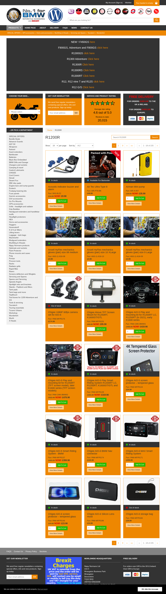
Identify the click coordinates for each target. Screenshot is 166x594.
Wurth (11, 318)
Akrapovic (13, 147)
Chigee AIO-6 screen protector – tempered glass (62, 515)
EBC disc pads (15, 183)
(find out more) (42, 589)
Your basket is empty (144, 3)
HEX (11, 219)
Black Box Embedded (18, 160)
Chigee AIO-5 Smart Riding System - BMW (62, 452)
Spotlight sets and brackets (20, 284)
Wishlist (128, 3)
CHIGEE (12, 173)
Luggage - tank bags (17, 235)
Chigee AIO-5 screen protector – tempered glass (140, 381)
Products (13, 28)
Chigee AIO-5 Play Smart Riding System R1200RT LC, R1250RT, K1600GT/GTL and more (102, 384)
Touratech (91, 33)
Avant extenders (15, 152)
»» (132, 146)
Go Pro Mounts (15, 201)
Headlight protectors (17, 217)
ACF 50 (12, 144)
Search (155, 137)
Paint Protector (15, 251)
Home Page (30, 28)
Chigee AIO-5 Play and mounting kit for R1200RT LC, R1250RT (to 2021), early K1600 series (141, 316)
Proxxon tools (14, 261)
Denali (11, 178)
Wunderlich (101, 33)
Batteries (12, 157)
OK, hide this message (150, 589)
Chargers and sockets (18, 165)
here (92, 42)
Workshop (13, 313)
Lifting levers (14, 232)
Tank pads (13, 290)
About (43, 28)
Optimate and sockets (18, 248)
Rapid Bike (13, 269)
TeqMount (13, 295)
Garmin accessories (17, 196)
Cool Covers (14, 175)
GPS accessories (28, 33)
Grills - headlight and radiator (21, 206)
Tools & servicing (16, 303)
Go (76, 113)
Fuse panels (14, 193)
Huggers (12, 225)
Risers (11, 271)
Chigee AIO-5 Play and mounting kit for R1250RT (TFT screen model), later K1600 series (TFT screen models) (61, 385)
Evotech (12, 188)
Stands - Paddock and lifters (20, 287)
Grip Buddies (14, 209)
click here (102, 47)
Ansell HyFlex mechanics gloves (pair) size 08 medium (63, 251)
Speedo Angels (15, 282)
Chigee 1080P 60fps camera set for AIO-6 (63, 313)
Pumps (12, 258)
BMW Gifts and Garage (18, 162)
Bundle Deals (14, 139)
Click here (93, 59)
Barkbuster (13, 154)
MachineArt (13, 238)
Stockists (43, 551)
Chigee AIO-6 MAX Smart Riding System (139, 452)
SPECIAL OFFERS (13, 33)
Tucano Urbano (15, 310)
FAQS (65, 28)
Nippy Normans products (19, 245)
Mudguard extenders (17, 240)
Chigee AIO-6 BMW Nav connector (99, 452)
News (74, 28)
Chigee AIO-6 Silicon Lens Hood (100, 515)
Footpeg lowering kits (18, 191)
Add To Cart (62, 201)
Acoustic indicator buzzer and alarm (63, 188)
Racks (11, 264)
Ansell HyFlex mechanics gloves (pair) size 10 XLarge (101, 251)
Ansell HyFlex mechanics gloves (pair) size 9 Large (139, 251)
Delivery (54, 28)
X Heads (12, 321)
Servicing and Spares (78, 33)
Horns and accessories (44, 33)
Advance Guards (16, 142)
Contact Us (86, 28)
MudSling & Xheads (62, 33)
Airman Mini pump (135, 186)
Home (49, 130)
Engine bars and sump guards (21, 186)
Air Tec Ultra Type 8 (97, 186)
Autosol (12, 149)
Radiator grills (14, 266)
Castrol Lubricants (16, 170)
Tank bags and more (17, 292)
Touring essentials (16, 308)
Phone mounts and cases (19, 253)
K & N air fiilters (15, 230)
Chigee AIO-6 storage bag (139, 514)
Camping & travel (16, 167)
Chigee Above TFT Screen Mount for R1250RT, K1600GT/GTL (101, 315)
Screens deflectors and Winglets (22, 274)
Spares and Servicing (18, 279)
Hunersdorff (14, 227)
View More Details (56, 206)
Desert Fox (13, 180)
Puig (11, 256)
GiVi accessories (16, 199)
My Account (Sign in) (114, 3)
